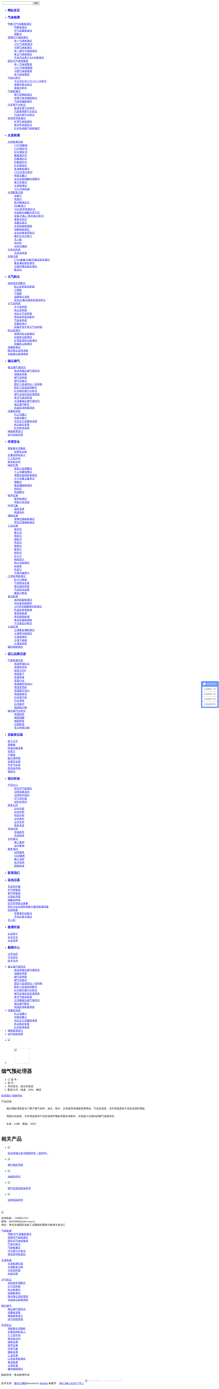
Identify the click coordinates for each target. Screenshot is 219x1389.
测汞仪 (11, 771)
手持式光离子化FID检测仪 (29, 57)
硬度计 (18, 549)
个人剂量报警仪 (23, 472)
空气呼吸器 (14, 889)
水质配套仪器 (15, 192)
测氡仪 (18, 34)
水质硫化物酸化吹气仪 (27, 212)
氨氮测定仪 (20, 155)
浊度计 (18, 195)
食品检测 (13, 596)
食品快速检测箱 (23, 620)
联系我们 (14, 872)
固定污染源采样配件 (25, 387)
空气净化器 (20, 798)
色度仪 (18, 199)
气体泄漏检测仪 (23, 101)
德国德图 (19, 717)
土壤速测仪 (20, 636)
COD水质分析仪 (23, 172)
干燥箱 (11, 754)
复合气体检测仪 (23, 54)
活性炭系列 (20, 802)
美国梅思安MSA (23, 684)
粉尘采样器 (20, 310)
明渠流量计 (20, 175)
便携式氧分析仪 (23, 84)
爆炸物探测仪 (15, 647)
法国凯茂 (19, 724)
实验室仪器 (15, 734)
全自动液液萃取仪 (24, 232)
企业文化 (13, 937)
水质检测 (14, 135)
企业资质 (13, 940)
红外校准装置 (21, 428)
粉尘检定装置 (21, 424)
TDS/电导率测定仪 (24, 209)
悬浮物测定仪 (21, 202)
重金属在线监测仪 (24, 263)
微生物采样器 (21, 586)
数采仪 (18, 269)
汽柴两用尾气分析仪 (25, 111)
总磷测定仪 (20, 158)
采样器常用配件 (17, 283)
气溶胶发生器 (21, 583)
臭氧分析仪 (20, 88)
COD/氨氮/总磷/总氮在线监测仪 (32, 259)
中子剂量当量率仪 (24, 478)
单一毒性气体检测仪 (25, 51)
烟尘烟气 (14, 361)
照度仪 (18, 535)
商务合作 (13, 805)
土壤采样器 (20, 643)
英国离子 (19, 673)
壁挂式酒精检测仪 (24, 522)
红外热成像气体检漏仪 (27, 128)
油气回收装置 (15, 434)
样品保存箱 (14, 768)
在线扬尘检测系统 (18, 354)
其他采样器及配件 (24, 317)
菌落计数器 (20, 593)
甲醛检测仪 (20, 27)
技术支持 (13, 960)
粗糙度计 (19, 559)
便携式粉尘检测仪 (24, 333)
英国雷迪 (19, 677)
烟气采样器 (20, 377)
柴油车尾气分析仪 (24, 108)
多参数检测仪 (21, 168)
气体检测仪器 (15, 660)
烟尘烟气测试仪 (17, 367)
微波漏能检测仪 (23, 485)
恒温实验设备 (15, 748)
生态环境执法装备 (18, 903)
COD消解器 (20, 145)
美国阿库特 (20, 667)
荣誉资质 (19, 825)
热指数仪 (19, 492)
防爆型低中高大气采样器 (28, 327)
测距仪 (18, 539)
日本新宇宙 (20, 697)
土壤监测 (13, 626)
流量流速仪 (20, 222)
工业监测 (13, 525)
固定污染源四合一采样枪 (28, 384)
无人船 (18, 239)
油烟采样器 (20, 374)
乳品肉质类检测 (23, 610)
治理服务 (19, 852)
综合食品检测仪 (23, 603)
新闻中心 (14, 947)
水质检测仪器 (15, 142)
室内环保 (14, 778)
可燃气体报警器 (23, 71)
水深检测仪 (20, 185)
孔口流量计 (20, 414)
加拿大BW (20, 670)
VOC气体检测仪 (23, 44)
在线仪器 (13, 256)
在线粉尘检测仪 (23, 337)
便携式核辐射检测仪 (25, 475)
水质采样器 (14, 249)
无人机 (11, 920)
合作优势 (19, 812)
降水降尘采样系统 (18, 350)
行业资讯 (13, 957)
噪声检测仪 (20, 498)
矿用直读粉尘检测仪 (25, 340)
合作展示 (13, 839)
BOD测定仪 (20, 152)
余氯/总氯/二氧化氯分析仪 (29, 216)
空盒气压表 (14, 764)
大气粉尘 (14, 276)
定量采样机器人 (17, 455)
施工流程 (19, 859)
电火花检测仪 (21, 562)
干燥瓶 (18, 293)
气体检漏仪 (14, 91)
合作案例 (19, 845)
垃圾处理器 (14, 896)
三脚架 (18, 290)
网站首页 (14, 10)
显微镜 (11, 744)
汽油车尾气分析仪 (24, 114)
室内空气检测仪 (23, 788)
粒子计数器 (20, 579)
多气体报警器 (21, 74)
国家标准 (19, 865)
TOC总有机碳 (22, 189)
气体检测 (14, 17)
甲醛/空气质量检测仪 (19, 24)
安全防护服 (14, 886)
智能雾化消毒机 (17, 448)
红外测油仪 (20, 165)
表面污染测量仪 (23, 468)
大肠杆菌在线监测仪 (25, 266)
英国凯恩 (19, 714)
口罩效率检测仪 (17, 576)
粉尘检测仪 (14, 330)
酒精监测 (13, 515)
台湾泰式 (19, 704)
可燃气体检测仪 (23, 47)
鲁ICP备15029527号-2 (71, 1383)
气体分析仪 (14, 77)
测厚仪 (18, 546)
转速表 (18, 566)
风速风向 (19, 512)
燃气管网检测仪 (23, 94)
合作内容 (19, 808)
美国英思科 (20, 687)
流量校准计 (20, 323)
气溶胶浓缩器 (21, 589)
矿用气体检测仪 (23, 121)
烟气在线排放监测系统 (27, 394)
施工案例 (19, 842)
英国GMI (19, 680)
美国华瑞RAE (22, 663)
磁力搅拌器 (14, 758)
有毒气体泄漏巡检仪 (25, 98)
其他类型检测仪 (17, 118)
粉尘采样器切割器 (24, 286)
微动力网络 (20, 1383)
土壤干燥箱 (20, 640)
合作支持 (19, 822)
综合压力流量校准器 (25, 421)
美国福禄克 (20, 694)
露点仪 (18, 532)
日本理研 (19, 700)
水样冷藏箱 (20, 246)
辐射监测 (13, 465)
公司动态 (13, 954)
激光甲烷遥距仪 (23, 125)
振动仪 (18, 529)
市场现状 (19, 835)
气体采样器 (20, 320)
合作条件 (19, 818)
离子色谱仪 (20, 182)
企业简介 (13, 933)
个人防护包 (14, 458)
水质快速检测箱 (23, 226)
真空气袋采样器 (23, 397)
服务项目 (13, 849)
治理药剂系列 (21, 795)
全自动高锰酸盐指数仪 (27, 179)
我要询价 (17, 1095)
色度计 (18, 569)
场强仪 (18, 488)
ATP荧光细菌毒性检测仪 (28, 606)
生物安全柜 (20, 451)
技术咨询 (19, 862)
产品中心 (13, 785)
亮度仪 (18, 542)
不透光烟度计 (21, 572)
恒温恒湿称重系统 (24, 407)
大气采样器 (14, 303)
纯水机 (18, 243)
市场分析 (13, 828)
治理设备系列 (21, 791)
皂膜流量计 (20, 418)
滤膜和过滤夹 (21, 296)
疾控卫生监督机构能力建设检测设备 (28, 906)
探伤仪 (18, 552)
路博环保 (14, 927)
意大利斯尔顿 (21, 727)
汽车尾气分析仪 (17, 104)
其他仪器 (14, 880)
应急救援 (13, 910)
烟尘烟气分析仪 (17, 710)
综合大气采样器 (23, 313)
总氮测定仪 (20, 162)
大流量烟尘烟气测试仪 (27, 401)
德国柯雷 (19, 721)
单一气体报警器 (23, 64)
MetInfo (44, 1383)
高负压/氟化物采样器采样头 (30, 300)
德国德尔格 (20, 707)
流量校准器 (14, 411)
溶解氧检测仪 (21, 229)
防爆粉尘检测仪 (23, 343)
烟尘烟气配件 (21, 404)
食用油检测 (20, 613)
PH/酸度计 (20, 205)
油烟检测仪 (14, 347)
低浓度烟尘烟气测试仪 (27, 370)
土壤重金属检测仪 (24, 630)
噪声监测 (13, 495)
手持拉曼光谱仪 (23, 916)
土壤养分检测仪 (23, 633)
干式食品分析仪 (23, 623)
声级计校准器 (21, 502)
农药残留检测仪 (23, 599)
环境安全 (14, 441)
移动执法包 (14, 461)
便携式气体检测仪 (18, 37)
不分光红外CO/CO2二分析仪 (30, 81)
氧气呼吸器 (14, 893)
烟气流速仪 (20, 381)
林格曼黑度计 (15, 431)
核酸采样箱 (14, 900)
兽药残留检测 (21, 616)
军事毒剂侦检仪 (23, 913)
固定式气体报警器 (18, 61)
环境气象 (13, 505)
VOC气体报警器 (23, 67)
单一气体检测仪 (23, 40)
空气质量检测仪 (23, 30)
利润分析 (19, 815)
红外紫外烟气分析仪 (25, 391)
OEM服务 (19, 855)
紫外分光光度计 (23, 236)
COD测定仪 (20, 148)
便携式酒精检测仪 (24, 519)
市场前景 (19, 832)
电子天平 (13, 741)
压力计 (18, 556)
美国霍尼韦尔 (21, 690)
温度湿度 (19, 509)
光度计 (11, 751)
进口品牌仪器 (17, 653)
